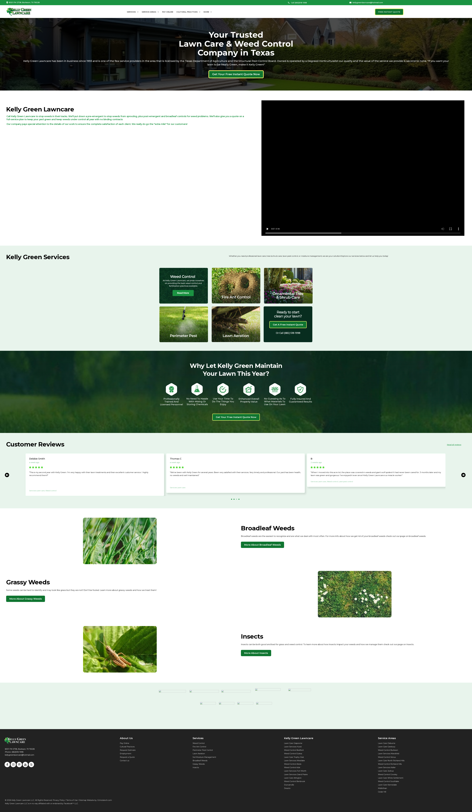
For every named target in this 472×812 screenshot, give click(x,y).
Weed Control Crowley (387, 774)
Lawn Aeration (199, 753)
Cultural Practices (127, 747)
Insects (196, 767)
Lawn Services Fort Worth (295, 771)
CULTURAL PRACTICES (187, 12)
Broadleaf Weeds (200, 760)
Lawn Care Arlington (293, 778)
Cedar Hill (382, 792)
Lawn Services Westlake (294, 760)
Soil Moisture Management (204, 757)
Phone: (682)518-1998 (14, 752)
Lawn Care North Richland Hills (391, 760)
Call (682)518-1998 (299, 3)
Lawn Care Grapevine (293, 743)
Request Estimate (128, 750)
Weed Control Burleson (388, 750)
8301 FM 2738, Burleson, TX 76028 (24, 2)
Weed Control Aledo (292, 764)
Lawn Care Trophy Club (294, 757)
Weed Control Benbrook (294, 781)
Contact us (124, 760)
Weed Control (199, 743)
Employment (125, 753)
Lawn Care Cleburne (386, 743)
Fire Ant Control (199, 747)
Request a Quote (127, 757)
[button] (132, 12)
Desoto (287, 788)
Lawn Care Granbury (386, 747)
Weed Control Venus (387, 757)
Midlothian (382, 788)
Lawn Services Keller (387, 767)
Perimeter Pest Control (203, 750)
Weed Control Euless (293, 753)
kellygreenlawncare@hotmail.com (368, 2)
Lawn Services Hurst (293, 747)
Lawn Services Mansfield (388, 753)
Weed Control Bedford (293, 750)
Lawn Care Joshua (386, 771)
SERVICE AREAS (149, 12)
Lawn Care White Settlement (390, 778)
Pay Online (124, 743)
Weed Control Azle (292, 767)
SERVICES (131, 12)
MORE (206, 12)
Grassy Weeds (199, 764)
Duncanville (289, 785)
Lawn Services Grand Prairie (296, 774)
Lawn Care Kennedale (387, 785)
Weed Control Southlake (388, 781)
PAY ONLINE (167, 12)
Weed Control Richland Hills (390, 764)
